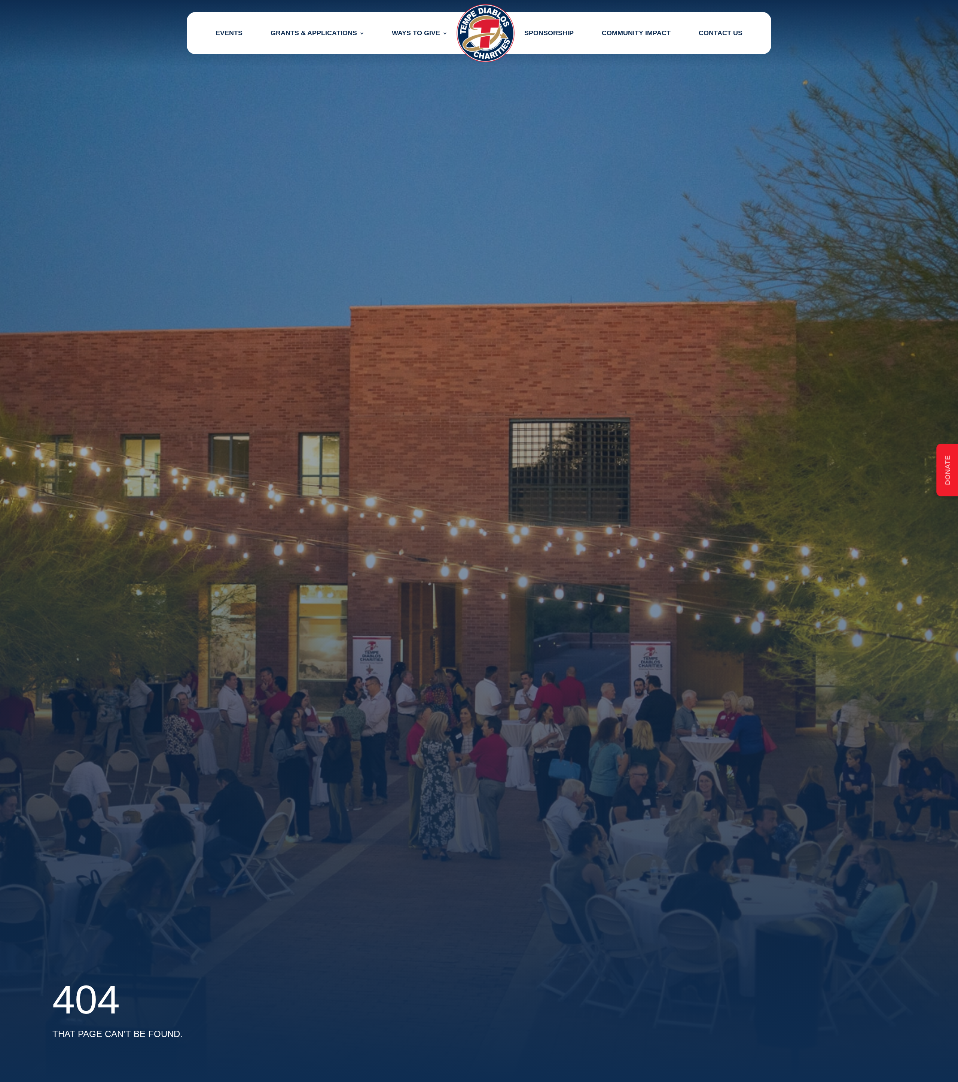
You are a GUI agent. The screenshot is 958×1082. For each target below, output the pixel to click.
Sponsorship (549, 33)
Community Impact (636, 33)
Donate (947, 470)
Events (229, 33)
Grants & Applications (314, 33)
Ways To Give (416, 33)
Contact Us (720, 33)
